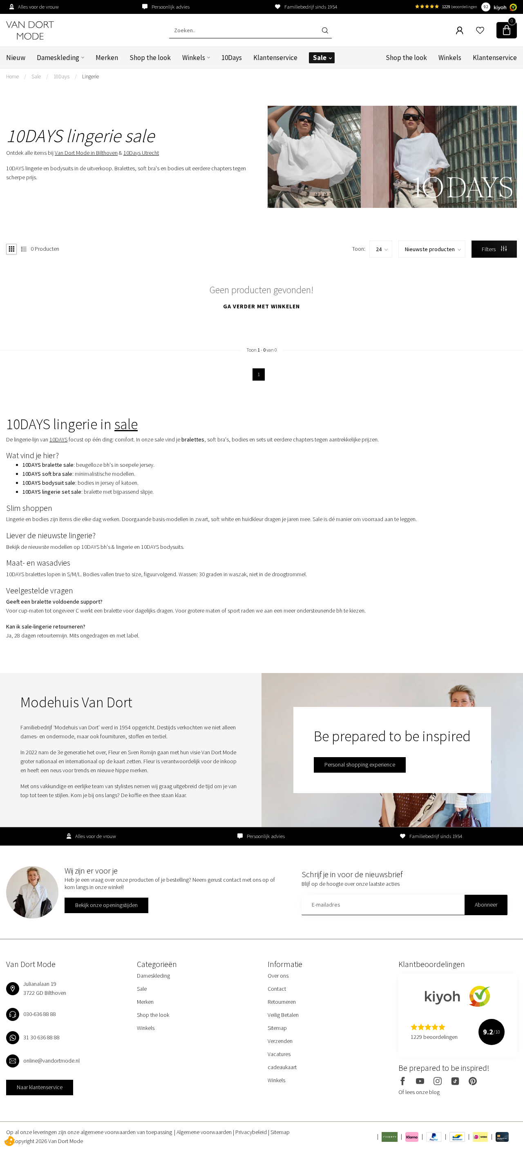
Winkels (193, 57)
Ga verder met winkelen (261, 306)
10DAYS (58, 439)
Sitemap (277, 1028)
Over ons (278, 975)
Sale (319, 57)
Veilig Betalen (283, 1015)
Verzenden (280, 1041)
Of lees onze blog (419, 1092)
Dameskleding (58, 57)
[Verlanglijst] (480, 30)
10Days (231, 57)
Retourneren (282, 1001)
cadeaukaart (282, 1067)
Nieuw (15, 57)
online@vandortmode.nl (51, 1060)
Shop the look (150, 57)
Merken (107, 57)
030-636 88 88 (39, 1014)
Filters (489, 249)
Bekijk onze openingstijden (106, 905)
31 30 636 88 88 (41, 1037)
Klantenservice (275, 57)
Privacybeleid (251, 1132)
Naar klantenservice (40, 1087)
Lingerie (90, 76)
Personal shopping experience (359, 764)
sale (126, 424)
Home (12, 76)
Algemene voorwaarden (205, 1132)
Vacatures (279, 1054)
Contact (277, 988)
